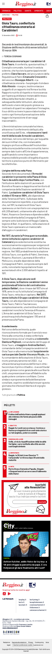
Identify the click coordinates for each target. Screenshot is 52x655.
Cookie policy (39, 642)
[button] (47, 16)
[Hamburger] (3, 4)
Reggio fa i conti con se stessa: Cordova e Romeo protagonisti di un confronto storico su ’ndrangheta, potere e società (27, 430)
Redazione (6, 642)
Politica (15, 15)
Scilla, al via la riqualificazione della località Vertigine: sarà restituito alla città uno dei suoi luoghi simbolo (27, 444)
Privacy (30, 642)
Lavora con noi (38, 645)
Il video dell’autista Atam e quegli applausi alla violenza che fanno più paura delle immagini (26, 416)
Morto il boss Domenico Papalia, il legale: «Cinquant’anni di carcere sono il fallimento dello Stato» (27, 471)
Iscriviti (42, 502)
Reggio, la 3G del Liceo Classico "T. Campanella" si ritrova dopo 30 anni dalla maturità (26, 457)
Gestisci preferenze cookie (22, 645)
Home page (6, 15)
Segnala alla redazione (19, 642)
